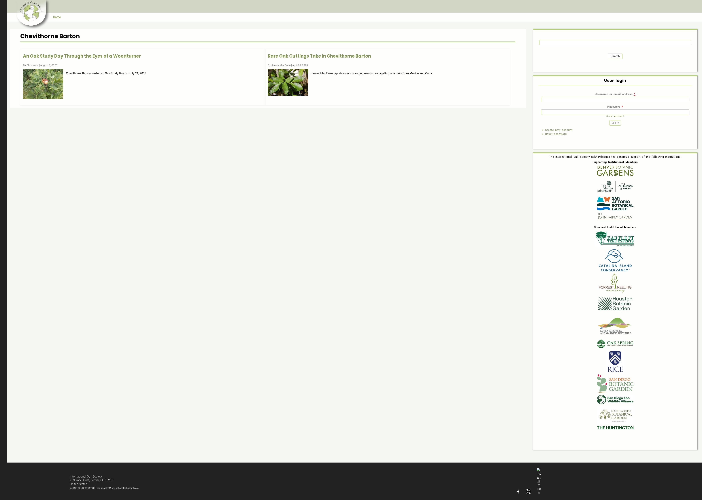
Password (615, 106)
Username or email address (615, 94)
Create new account (558, 130)
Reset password (556, 134)
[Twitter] (528, 492)
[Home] (31, 13)
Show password (615, 116)
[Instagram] (538, 492)
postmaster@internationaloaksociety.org (118, 488)
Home (57, 17)
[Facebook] (518, 492)
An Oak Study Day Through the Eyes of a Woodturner (82, 56)
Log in (697, 6)
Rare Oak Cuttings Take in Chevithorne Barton (319, 56)
